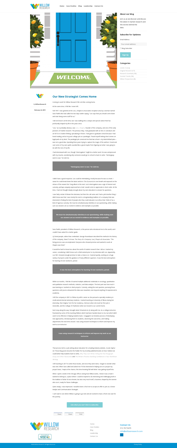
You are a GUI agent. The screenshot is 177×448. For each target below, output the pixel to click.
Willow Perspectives (126, 79)
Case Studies (71, 6)
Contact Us (98, 6)
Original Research (126, 71)
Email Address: (125, 39)
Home (62, 6)
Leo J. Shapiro (80, 128)
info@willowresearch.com (131, 431)
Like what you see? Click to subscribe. (85, 405)
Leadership (88, 6)
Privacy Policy (138, 444)
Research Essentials (126, 73)
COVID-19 (123, 68)
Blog (80, 6)
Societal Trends (125, 76)
